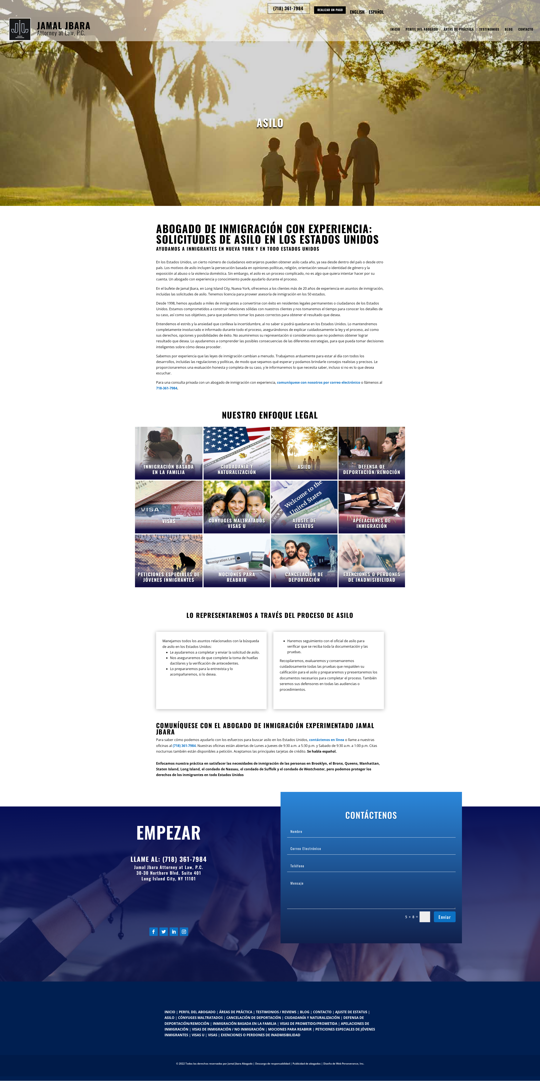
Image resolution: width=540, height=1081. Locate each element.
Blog (509, 29)
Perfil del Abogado (422, 29)
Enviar (445, 917)
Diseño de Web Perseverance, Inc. (343, 1063)
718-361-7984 (166, 388)
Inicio (395, 29)
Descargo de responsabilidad (272, 1063)
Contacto (525, 29)
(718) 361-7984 (184, 859)
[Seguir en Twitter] (163, 931)
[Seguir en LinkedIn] (174, 931)
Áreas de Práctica (459, 29)
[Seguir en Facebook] (153, 931)
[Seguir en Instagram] (184, 931)
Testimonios (489, 29)
